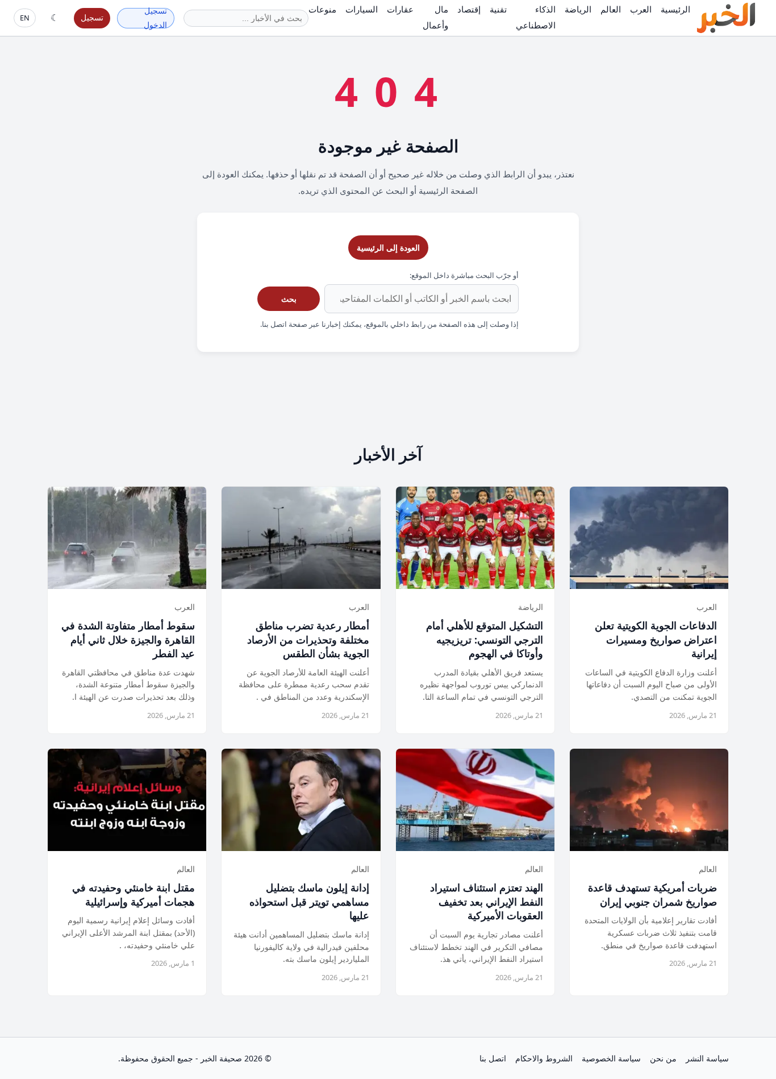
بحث (289, 298)
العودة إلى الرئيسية (388, 247)
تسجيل (92, 17)
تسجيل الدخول (155, 18)
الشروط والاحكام (544, 1058)
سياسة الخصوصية (611, 1058)
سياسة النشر (707, 1058)
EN (25, 18)
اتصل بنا (492, 1058)
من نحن (663, 1058)
